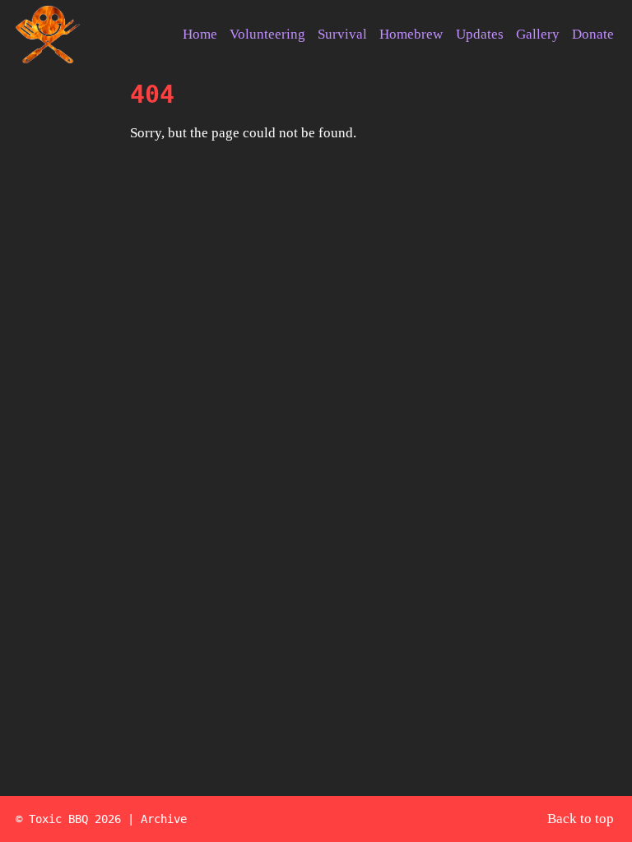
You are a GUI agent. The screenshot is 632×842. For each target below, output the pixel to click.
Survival (342, 34)
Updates (480, 34)
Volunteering (267, 34)
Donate (593, 34)
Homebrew (411, 34)
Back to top (580, 818)
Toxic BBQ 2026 (75, 819)
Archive (164, 819)
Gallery (538, 34)
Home (200, 34)
